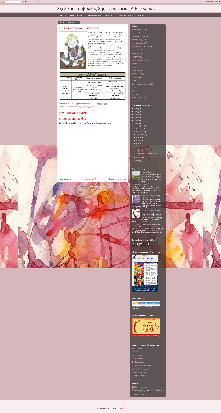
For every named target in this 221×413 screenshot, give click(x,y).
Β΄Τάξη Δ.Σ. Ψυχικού (139, 376)
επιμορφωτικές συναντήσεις (74, 107)
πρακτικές (108, 15)
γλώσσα (135, 33)
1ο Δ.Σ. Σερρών (137, 348)
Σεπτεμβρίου (140, 135)
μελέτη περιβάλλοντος (139, 60)
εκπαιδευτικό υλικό (76, 15)
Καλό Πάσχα (140, 146)
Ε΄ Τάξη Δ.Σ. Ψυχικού (139, 372)
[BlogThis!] (100, 104)
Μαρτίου (139, 157)
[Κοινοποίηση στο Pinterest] (106, 104)
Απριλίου (139, 143)
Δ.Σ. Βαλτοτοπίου (138, 359)
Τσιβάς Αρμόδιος (140, 387)
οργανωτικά (136, 70)
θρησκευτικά (136, 50)
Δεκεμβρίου (140, 126)
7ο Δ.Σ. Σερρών (137, 355)
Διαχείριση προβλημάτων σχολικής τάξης (144, 150)
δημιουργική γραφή (138, 36)
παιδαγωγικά (88, 107)
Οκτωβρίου (140, 132)
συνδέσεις (141, 15)
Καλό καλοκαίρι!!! (147, 172)
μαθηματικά (136, 57)
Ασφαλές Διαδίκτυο (138, 29)
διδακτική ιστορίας (138, 40)
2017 (136, 112)
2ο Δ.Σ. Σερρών (137, 352)
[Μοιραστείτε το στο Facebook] (104, 104)
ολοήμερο (135, 67)
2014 (136, 120)
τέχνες (96, 107)
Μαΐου (138, 140)
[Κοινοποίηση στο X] (102, 104)
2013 (136, 123)
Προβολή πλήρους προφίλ (140, 394)
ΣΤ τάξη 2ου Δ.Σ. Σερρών (140, 369)
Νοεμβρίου (140, 129)
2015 (136, 117)
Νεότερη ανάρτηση (66, 179)
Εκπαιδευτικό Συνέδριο (141, 185)
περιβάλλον (136, 77)
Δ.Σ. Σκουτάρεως (138, 362)
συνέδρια (135, 87)
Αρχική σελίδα (91, 179)
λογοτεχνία (135, 53)
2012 (136, 161)
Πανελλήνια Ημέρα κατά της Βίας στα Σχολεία (150, 196)
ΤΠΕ (133, 94)
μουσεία (134, 63)
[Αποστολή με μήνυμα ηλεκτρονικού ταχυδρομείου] (98, 104)
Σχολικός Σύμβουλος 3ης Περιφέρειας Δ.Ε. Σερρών (106, 8)
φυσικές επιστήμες (138, 97)
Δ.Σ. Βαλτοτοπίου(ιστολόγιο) (141, 365)
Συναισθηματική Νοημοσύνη (141, 84)
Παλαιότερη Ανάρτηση (117, 179)
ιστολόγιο (63, 15)
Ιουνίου (139, 138)
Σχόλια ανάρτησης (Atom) (97, 186)
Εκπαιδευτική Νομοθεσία (125, 15)
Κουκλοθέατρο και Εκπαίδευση (146, 154)
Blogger (120, 408)
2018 (136, 109)
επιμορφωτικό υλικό (94, 15)
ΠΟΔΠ (134, 80)
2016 (136, 114)
